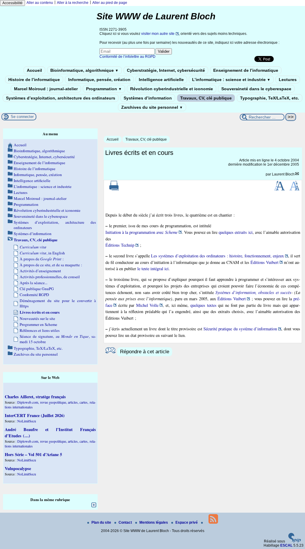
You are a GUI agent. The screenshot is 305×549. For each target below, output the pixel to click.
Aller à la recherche (72, 3)
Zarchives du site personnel (152, 107)
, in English (42, 253)
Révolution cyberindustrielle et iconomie (171, 88)
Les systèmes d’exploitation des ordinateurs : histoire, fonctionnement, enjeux (217, 256)
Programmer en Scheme (38, 324)
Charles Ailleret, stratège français (35, 397)
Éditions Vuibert (264, 262)
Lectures (288, 79)
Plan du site (101, 522)
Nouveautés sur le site (37, 318)
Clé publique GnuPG (37, 288)
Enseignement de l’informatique (245, 70)
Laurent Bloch (283, 174)
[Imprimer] (114, 189)
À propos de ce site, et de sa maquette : (51, 264)
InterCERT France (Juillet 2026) (35, 415)
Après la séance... (33, 282)
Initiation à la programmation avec (141, 232)
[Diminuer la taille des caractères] (294, 189)
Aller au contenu (40, 3)
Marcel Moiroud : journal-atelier (46, 88)
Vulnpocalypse (18, 468)
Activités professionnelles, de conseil (50, 276)
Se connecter (22, 116)
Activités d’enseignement (40, 270)
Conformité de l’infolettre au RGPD (127, 57)
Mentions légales (154, 522)
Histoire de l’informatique (34, 79)
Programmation (104, 88)
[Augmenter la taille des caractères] (279, 189)
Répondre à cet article (144, 351)
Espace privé (187, 522)
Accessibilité (12, 3)
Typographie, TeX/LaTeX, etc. (269, 98)
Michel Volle (147, 305)
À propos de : (42, 259)
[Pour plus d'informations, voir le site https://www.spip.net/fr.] (294, 541)
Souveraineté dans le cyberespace (256, 88)
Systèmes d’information (148, 98)
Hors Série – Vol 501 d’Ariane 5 (33, 454)
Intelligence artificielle (161, 79)
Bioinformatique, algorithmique (84, 70)
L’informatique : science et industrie (231, 79)
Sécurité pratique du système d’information (240, 329)
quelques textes (203, 305)
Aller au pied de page (109, 3)
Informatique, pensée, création (99, 79)
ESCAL (286, 545)
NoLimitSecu (26, 421)
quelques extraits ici (235, 232)
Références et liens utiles (40, 330)
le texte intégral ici (153, 268)
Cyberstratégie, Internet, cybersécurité (166, 70)
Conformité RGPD (34, 294)
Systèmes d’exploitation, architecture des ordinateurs (60, 98)
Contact (126, 522)
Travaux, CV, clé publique (206, 98)
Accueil (34, 70)
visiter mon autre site (158, 34)
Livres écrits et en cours (40, 312)
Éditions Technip (119, 245)
